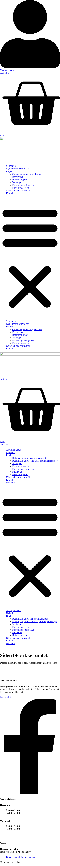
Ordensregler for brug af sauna (27, 174)
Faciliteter (17, 471)
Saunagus (11, 166)
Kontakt (10, 193)
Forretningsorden (20, 188)
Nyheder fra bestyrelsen (17, 168)
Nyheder (10, 452)
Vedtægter (17, 182)
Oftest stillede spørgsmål (18, 190)
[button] (30, 257)
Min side (10, 482)
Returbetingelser (20, 179)
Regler (9, 171)
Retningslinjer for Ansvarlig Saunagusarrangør (34, 460)
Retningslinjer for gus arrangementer (30, 458)
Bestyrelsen (18, 177)
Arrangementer (13, 449)
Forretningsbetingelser (23, 185)
